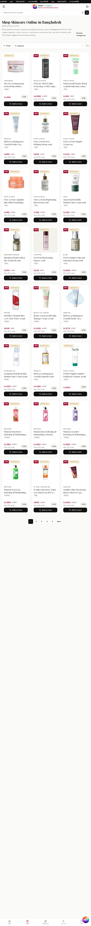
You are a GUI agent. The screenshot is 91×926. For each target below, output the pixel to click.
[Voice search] (82, 12)
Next (59, 521)
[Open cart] (87, 6)
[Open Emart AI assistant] (85, 920)
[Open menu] (3, 6)
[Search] (87, 12)
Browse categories (81, 34)
